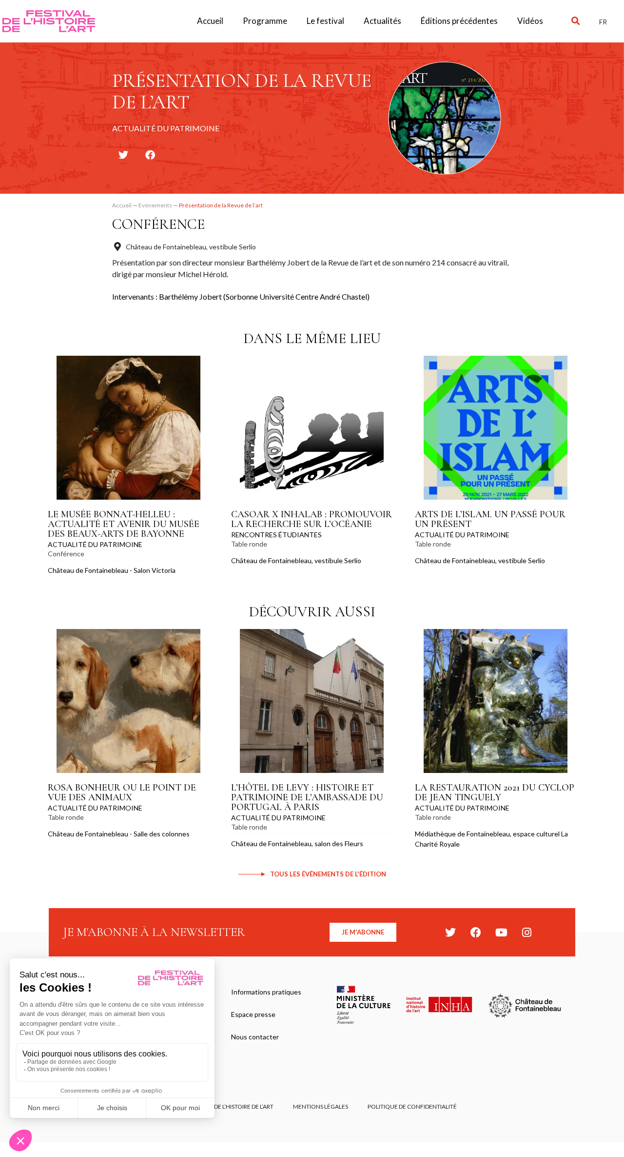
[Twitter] (450, 932)
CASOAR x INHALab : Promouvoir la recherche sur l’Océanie (311, 519)
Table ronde (249, 544)
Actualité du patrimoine (95, 544)
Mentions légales (320, 1106)
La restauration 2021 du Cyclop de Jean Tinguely (494, 792)
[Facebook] (475, 932)
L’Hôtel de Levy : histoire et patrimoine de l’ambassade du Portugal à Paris (307, 797)
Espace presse (253, 1014)
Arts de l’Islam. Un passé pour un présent (490, 519)
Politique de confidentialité (412, 1106)
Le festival (325, 21)
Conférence (158, 224)
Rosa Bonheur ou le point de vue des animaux (122, 792)
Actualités (382, 21)
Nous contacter (255, 1037)
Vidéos (530, 21)
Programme (265, 21)
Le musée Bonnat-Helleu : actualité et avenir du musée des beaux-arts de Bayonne (123, 524)
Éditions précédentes (459, 21)
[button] (575, 21)
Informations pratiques (266, 992)
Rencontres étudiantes (276, 534)
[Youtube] (501, 932)
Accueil (210, 21)
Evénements (155, 205)
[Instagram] (526, 932)
